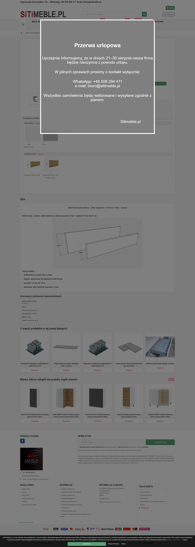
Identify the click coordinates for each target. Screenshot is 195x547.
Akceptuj (87, 544)
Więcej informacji (114, 544)
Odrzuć (123, 544)
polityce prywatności (174, 540)
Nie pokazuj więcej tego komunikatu (58, 131)
